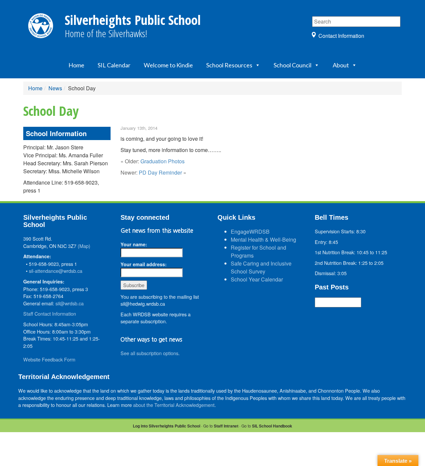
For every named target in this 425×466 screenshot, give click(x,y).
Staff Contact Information (49, 313)
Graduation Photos (162, 161)
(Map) (84, 245)
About (341, 65)
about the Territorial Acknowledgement (173, 404)
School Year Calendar (257, 279)
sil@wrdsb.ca (69, 303)
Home (76, 65)
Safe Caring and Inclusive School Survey (261, 267)
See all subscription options (149, 353)
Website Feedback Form (49, 359)
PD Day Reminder (160, 172)
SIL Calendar (114, 65)
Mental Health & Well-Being (263, 239)
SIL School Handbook (272, 426)
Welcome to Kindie (168, 65)
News (55, 88)
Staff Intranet (226, 426)
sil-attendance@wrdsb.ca (55, 270)
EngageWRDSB (250, 231)
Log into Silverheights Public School (166, 426)
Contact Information (341, 35)
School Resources (229, 65)
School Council (292, 65)
